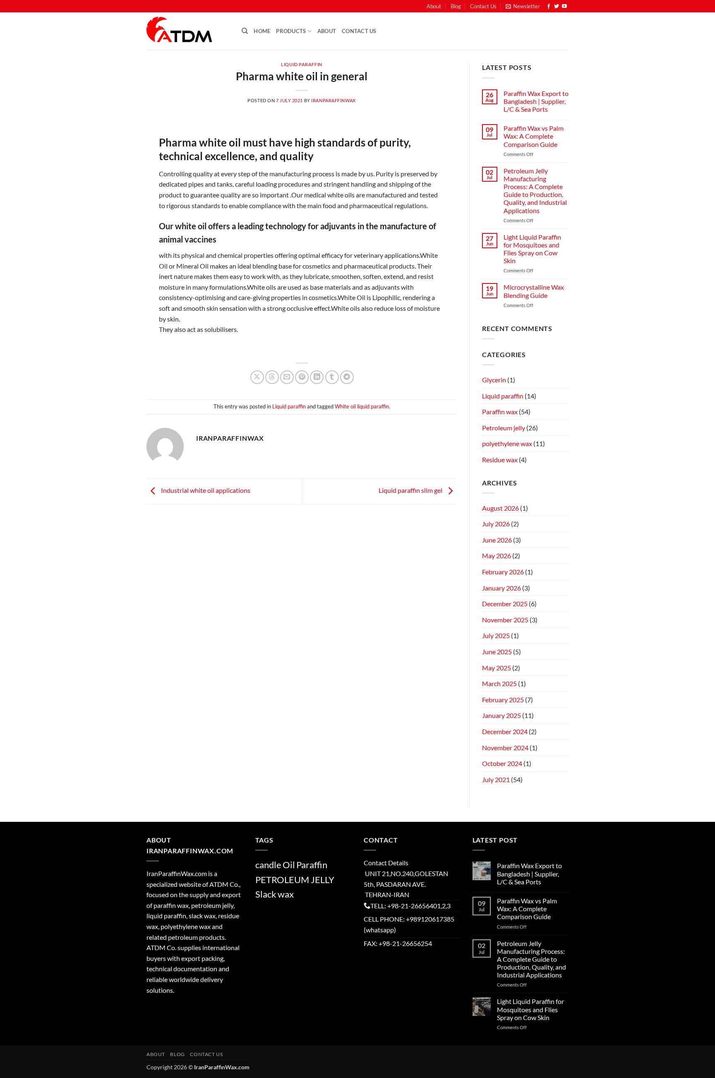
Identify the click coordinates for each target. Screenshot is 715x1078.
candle (268, 864)
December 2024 (505, 731)
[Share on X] (257, 377)
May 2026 (496, 555)
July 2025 (496, 635)
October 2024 (502, 763)
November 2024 (505, 747)
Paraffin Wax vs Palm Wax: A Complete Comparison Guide (534, 136)
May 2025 (496, 668)
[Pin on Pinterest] (302, 377)
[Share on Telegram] (347, 377)
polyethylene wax (507, 443)
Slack (265, 894)
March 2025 (499, 683)
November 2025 (505, 620)
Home (262, 31)
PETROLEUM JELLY (294, 879)
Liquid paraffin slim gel (411, 491)
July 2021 (496, 779)
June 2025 (497, 651)
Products (291, 31)
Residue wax (500, 459)
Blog (456, 6)
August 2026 (500, 508)
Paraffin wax (500, 411)
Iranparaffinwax (333, 100)
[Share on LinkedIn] (317, 377)
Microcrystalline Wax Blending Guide (534, 291)
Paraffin (311, 864)
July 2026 (496, 524)
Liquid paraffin (301, 64)
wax (286, 894)
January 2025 (501, 715)
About (434, 6)
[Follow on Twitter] (556, 7)
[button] (523, 6)
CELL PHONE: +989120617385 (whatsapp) (409, 924)
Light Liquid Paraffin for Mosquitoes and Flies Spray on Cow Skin (532, 249)
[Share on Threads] (272, 377)
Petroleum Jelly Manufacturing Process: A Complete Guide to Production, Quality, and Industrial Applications (535, 190)
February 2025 (503, 699)
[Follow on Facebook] (548, 7)
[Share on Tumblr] (332, 377)
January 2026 (501, 588)
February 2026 (503, 572)
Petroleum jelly (503, 428)
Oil (289, 864)
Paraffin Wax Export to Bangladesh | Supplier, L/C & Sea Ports (536, 101)
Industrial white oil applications (205, 491)
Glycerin (494, 380)
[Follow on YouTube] (564, 7)
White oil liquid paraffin (362, 406)
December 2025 (505, 603)
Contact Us (483, 6)
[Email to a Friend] (287, 377)
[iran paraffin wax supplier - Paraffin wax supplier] (187, 31)
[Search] (245, 31)
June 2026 (497, 540)
